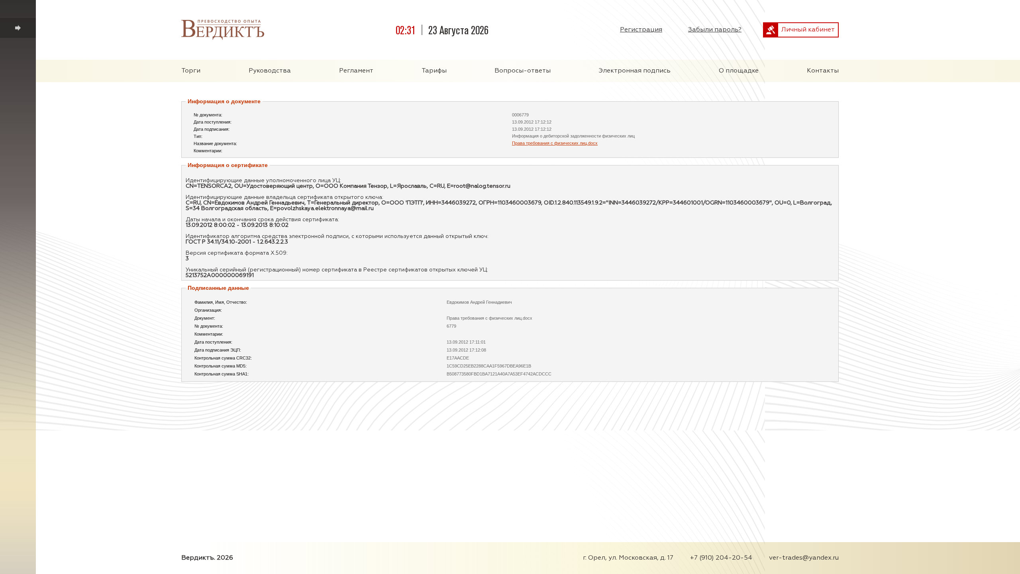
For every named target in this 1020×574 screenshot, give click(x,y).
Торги (190, 71)
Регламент (356, 71)
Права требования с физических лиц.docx (555, 143)
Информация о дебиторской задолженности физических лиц (573, 136)
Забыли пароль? (714, 30)
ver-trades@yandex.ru (804, 558)
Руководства (270, 71)
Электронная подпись (635, 71)
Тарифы (434, 71)
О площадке (739, 71)
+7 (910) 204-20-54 (721, 558)
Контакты (823, 71)
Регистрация (641, 30)
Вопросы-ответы (522, 71)
